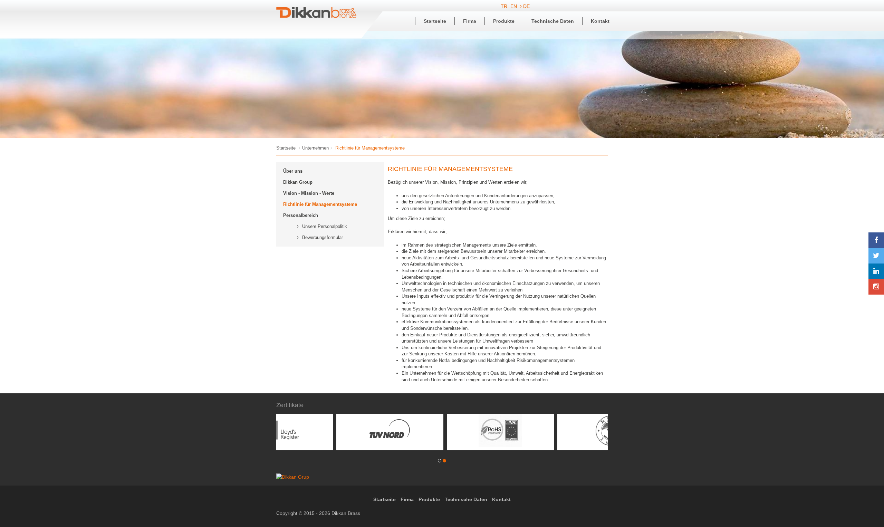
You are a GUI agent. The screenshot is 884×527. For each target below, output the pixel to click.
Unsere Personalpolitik (324, 226)
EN (514, 6)
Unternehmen (315, 148)
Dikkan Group (298, 182)
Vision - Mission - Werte (308, 193)
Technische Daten (552, 21)
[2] (444, 463)
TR (505, 6)
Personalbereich (300, 215)
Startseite (435, 21)
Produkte (504, 21)
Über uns (292, 171)
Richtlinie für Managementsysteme (320, 204)
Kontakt (600, 21)
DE (526, 6)
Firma (469, 21)
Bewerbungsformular (322, 237)
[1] (439, 463)
